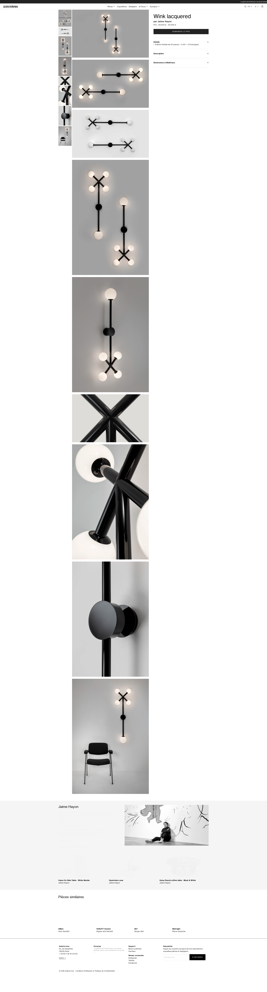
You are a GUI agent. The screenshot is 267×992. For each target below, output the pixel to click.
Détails (157, 42)
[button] (250, 6)
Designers (133, 7)
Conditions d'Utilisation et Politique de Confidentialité (95, 971)
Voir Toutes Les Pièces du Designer (73, 844)
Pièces (110, 7)
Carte (61, 958)
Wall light (176, 929)
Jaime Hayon (165, 21)
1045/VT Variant (103, 929)
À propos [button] (153, 7)
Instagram (132, 958)
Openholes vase (116, 880)
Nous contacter (135, 949)
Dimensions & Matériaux (164, 63)
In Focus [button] (142, 7)
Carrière (131, 951)
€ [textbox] (255, 7)
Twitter (131, 960)
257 (136, 929)
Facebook (132, 963)
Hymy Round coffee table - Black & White (178, 880)
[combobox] (257, 6)
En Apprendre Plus (66, 839)
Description (159, 53)
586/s (61, 929)
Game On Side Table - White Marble (74, 880)
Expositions (122, 7)
